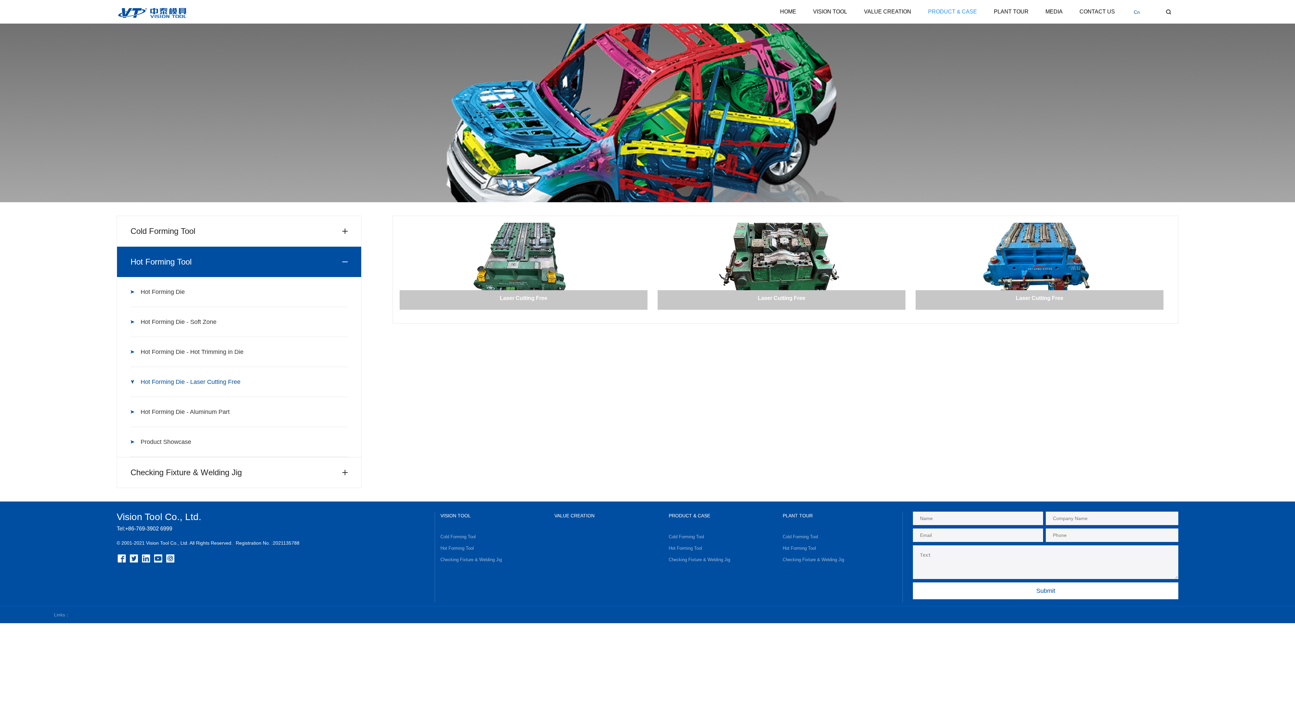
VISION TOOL (830, 11)
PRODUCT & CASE (952, 11)
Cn (1137, 12)
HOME (788, 11)
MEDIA (1054, 11)
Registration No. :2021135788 (267, 543)
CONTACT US (1097, 11)
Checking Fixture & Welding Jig (471, 559)
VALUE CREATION (887, 11)
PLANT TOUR (1011, 11)
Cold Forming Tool (458, 536)
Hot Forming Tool (457, 548)
